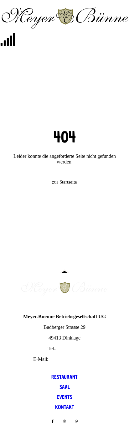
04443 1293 (69, 348)
